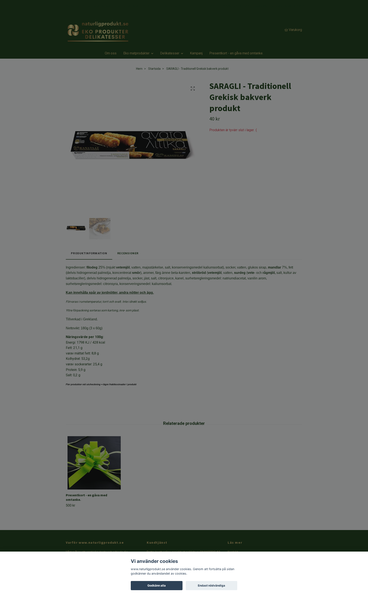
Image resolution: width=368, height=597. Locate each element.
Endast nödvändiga (211, 585)
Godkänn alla (156, 585)
